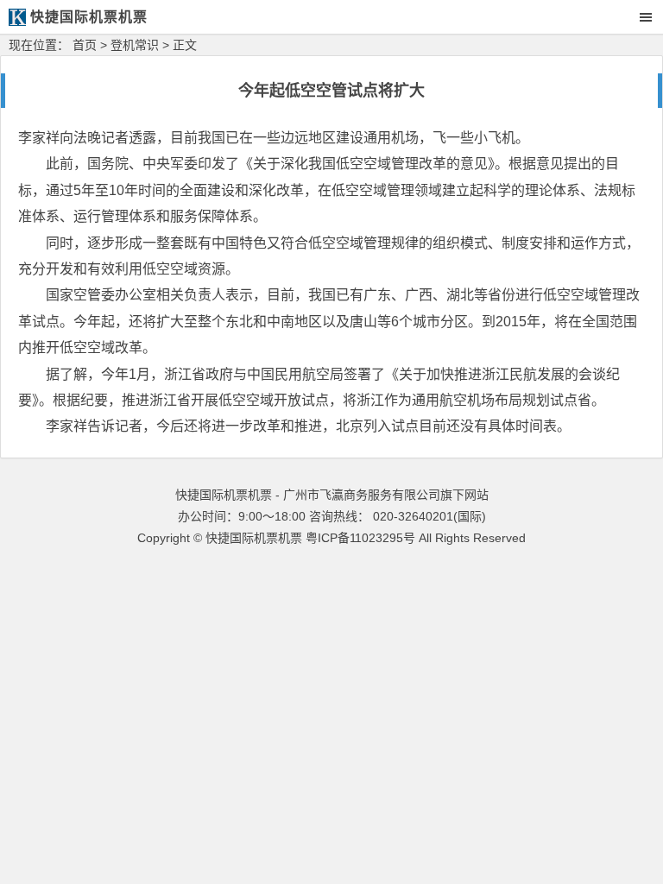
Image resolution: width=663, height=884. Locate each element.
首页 (85, 45)
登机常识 (134, 45)
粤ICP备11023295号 (360, 538)
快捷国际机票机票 (253, 538)
